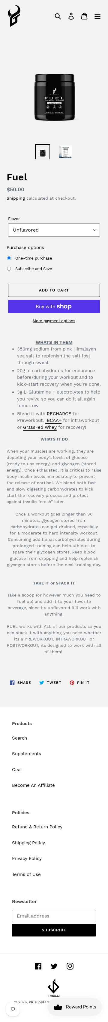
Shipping (16, 198)
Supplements (26, 753)
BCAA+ (53, 420)
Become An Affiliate (33, 785)
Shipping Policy (28, 843)
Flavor (14, 219)
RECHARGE (59, 413)
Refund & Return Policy (37, 827)
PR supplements (43, 1002)
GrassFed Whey (40, 427)
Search (19, 738)
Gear (17, 769)
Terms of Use (26, 874)
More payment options (54, 321)
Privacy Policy (27, 858)
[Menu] (97, 16)
